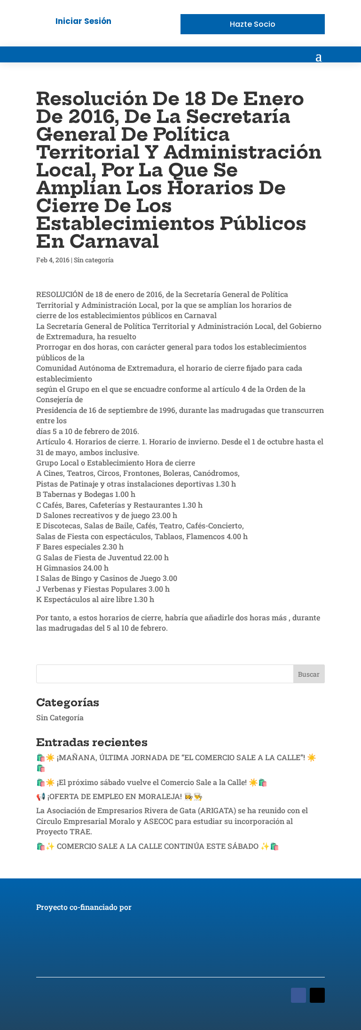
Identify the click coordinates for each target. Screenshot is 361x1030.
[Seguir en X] (317, 995)
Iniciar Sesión (83, 21)
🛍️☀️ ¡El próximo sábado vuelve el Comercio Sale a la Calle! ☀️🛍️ (151, 782)
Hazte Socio (252, 24)
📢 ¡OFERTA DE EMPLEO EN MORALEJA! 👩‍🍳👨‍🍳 (119, 796)
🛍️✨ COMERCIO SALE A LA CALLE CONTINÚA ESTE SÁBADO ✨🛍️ (157, 846)
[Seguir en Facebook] (298, 995)
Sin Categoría (60, 717)
